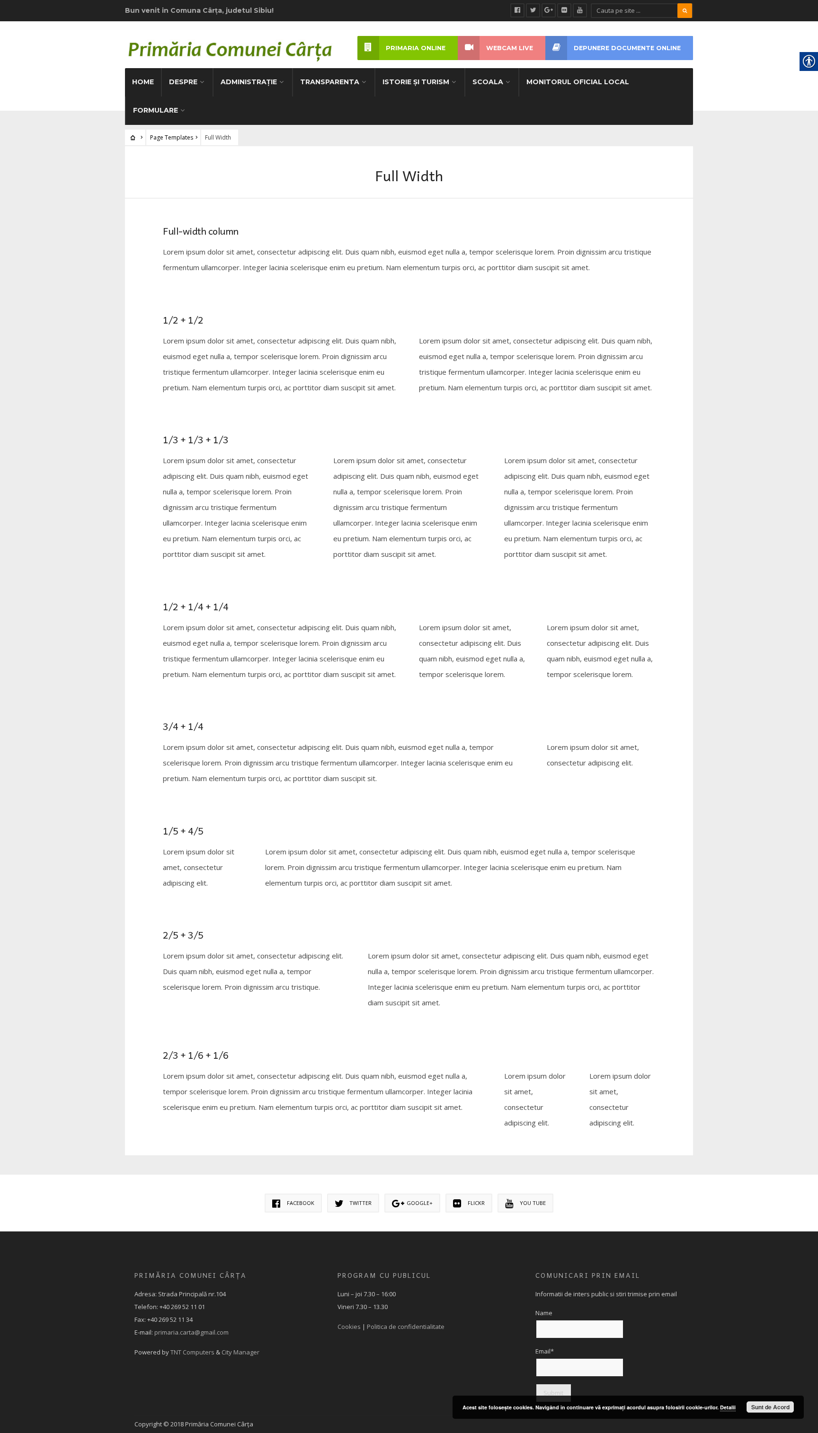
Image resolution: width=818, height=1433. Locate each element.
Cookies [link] (349, 1326)
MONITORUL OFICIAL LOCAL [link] (577, 82)
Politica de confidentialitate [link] (406, 1326)
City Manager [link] (240, 1352)
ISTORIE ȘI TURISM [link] (415, 82)
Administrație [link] (249, 82)
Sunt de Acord (770, 1407)
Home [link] (143, 82)
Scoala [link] (487, 82)
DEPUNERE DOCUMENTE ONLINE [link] (627, 48)
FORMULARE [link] (155, 110)
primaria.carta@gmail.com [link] (191, 1332)
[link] (517, 10)
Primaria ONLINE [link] (415, 48)
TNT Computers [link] (192, 1352)
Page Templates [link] (171, 137)
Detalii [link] (728, 1407)
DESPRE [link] (183, 82)
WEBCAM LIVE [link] (509, 48)
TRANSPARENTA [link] (329, 82)
